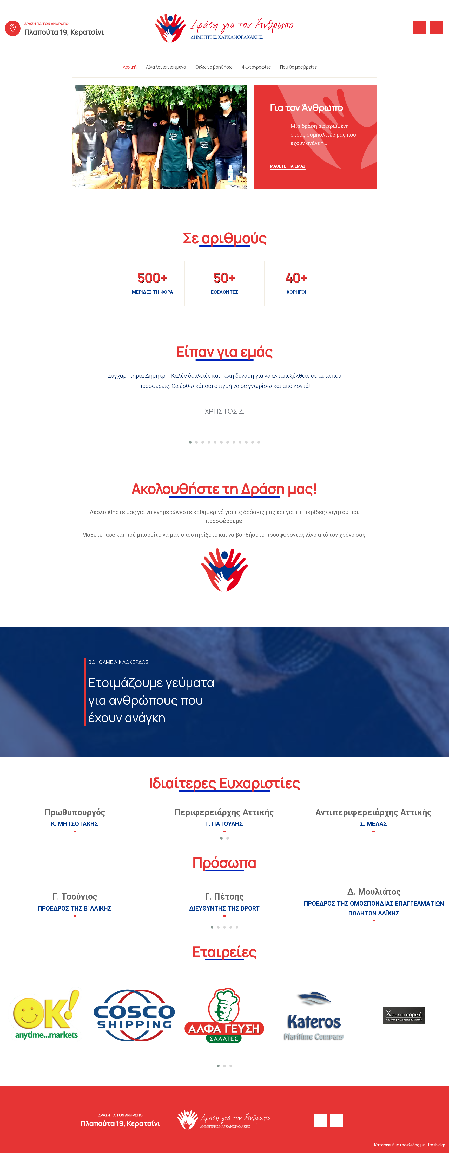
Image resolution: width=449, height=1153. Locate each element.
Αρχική (130, 67)
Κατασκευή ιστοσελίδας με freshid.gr (409, 1145)
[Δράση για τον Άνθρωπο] (224, 27)
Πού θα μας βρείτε (298, 67)
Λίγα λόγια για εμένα (166, 67)
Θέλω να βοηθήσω (214, 67)
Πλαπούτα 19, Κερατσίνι (64, 32)
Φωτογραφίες (256, 67)
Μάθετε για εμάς (288, 166)
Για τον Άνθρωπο (306, 107)
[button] (190, 442)
